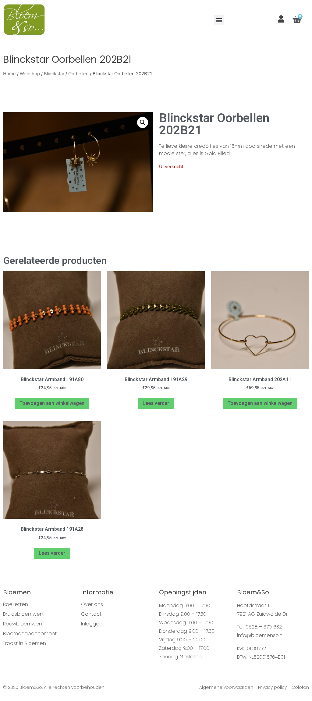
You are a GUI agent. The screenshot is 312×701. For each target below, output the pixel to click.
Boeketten (15, 604)
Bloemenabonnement (30, 634)
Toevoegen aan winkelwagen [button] (52, 403)
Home (9, 73)
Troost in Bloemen (24, 643)
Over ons (92, 604)
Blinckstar (54, 73)
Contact (91, 614)
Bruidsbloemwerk (23, 614)
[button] (219, 20)
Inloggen (91, 624)
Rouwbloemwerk (23, 624)
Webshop (30, 73)
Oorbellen (78, 73)
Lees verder (156, 403)
